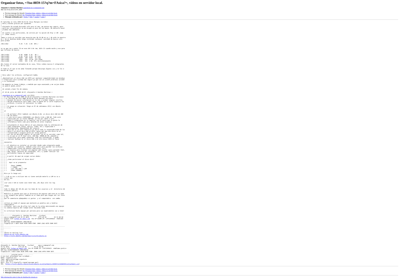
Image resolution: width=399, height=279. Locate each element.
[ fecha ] (26, 17)
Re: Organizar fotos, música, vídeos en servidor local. (40, 15)
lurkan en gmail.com (22, 218)
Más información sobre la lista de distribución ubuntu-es (19, 277)
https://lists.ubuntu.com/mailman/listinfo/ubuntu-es (25, 236)
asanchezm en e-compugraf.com (33, 8)
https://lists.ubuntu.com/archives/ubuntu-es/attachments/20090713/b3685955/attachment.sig (42, 264)
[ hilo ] (31, 17)
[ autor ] (43, 17)
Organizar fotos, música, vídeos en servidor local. (41, 13)
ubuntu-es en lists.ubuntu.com (16, 234)
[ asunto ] (37, 17)
